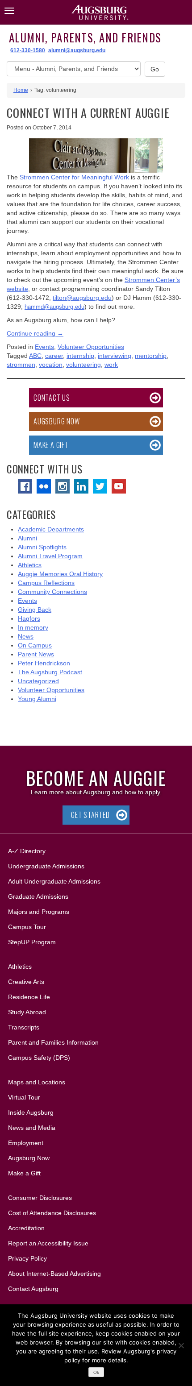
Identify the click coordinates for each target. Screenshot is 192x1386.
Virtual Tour (24, 1097)
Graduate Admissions (38, 896)
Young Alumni (37, 698)
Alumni (27, 538)
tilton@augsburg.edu (82, 297)
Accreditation (26, 1228)
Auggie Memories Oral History (60, 573)
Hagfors (29, 618)
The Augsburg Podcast (50, 672)
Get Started (90, 814)
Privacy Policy (27, 1258)
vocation (51, 364)
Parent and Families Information (53, 1042)
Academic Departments (51, 529)
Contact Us (51, 397)
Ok (96, 1372)
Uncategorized (38, 681)
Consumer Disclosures (40, 1197)
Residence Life (29, 996)
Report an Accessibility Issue (48, 1243)
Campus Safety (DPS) (39, 1057)
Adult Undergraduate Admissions (54, 881)
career (54, 355)
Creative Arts (26, 981)
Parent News (36, 654)
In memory (33, 627)
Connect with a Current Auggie (88, 112)
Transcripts (23, 1027)
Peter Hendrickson (44, 663)
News (25, 636)
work (111, 364)
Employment (25, 1142)
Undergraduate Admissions (46, 866)
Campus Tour (27, 926)
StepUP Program (32, 942)
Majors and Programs (38, 911)
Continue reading (35, 333)
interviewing (114, 355)
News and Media (31, 1127)
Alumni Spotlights (42, 547)
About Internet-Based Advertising (54, 1273)
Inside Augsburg (31, 1112)
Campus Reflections (46, 582)
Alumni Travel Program (50, 556)
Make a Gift (51, 445)
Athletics (30, 565)
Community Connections (52, 591)
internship (80, 355)
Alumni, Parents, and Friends (85, 37)
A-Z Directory (27, 851)
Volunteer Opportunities (91, 346)
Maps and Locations (36, 1082)
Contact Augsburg (33, 1288)
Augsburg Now (56, 421)
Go (154, 69)
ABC (35, 355)
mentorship (151, 355)
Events (44, 346)
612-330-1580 (27, 50)
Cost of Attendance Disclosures (52, 1212)
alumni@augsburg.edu (76, 50)
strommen (21, 364)
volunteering (83, 364)
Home (20, 90)
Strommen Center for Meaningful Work (74, 177)
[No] (180, 1345)
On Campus (35, 645)
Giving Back (34, 609)
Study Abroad (27, 1012)
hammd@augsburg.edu (54, 306)
